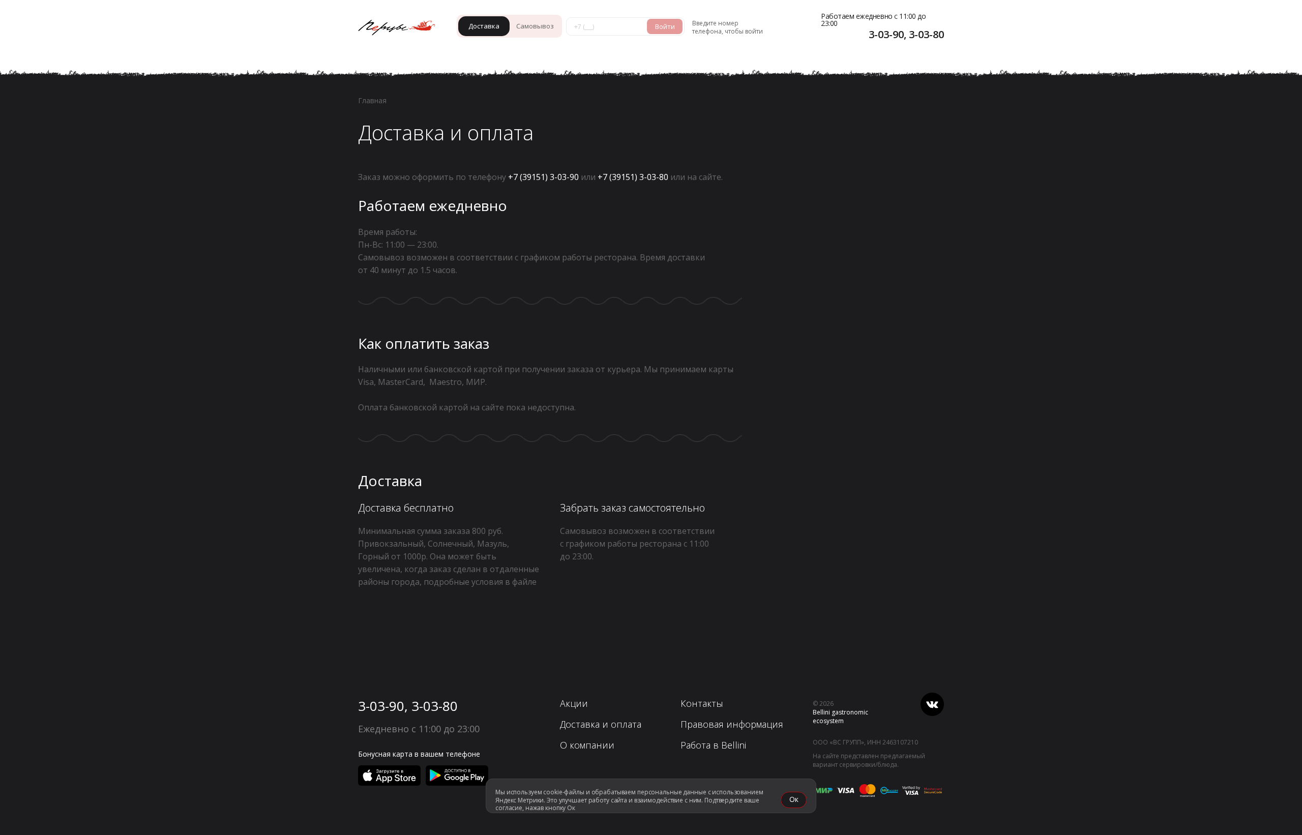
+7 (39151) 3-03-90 (543, 177)
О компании (587, 745)
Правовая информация (731, 724)
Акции (574, 703)
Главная (372, 100)
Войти (665, 26)
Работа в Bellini (713, 745)
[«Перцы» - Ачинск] (401, 29)
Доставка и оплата (600, 724)
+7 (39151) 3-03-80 (633, 177)
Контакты (701, 703)
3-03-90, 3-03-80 (408, 706)
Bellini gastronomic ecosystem (840, 716)
